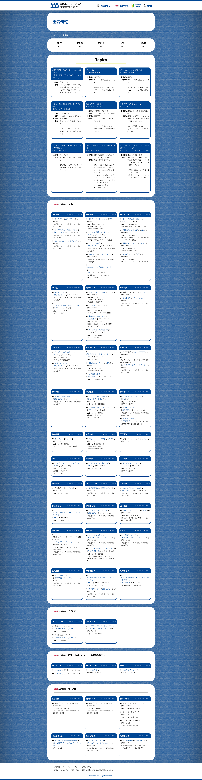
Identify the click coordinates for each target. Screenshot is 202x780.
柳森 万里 (97, 116)
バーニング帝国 (94, 243)
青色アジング (94, 589)
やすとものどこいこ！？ (132, 396)
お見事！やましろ (129, 535)
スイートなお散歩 (95, 535)
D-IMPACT (126, 298)
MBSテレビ (92, 72)
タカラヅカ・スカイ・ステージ (133, 150)
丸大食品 (58, 670)
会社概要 (57, 767)
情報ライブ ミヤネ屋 (97, 219)
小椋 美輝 (106, 157)
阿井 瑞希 (140, 111)
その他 (143, 42)
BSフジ (124, 465)
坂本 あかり (64, 155)
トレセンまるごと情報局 (98, 396)
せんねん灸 (93, 670)
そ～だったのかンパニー (64, 352)
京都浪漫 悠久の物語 (97, 316)
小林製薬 (58, 673)
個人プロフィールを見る (75, 214)
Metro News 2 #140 (96, 740)
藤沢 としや (131, 77)
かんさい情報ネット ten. (98, 232)
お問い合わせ (86, 767)
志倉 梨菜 (138, 155)
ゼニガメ (89, 70)
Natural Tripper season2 (132, 488)
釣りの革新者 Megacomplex (66, 229)
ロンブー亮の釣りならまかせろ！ (101, 548)
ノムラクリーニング (130, 670)
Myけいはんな (60, 575)
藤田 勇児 (97, 77)
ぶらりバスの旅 (128, 407)
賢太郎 (99, 157)
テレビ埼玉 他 (94, 551)
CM (122, 42)
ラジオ (101, 42)
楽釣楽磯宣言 (94, 488)
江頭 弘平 (131, 155)
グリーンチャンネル (61, 109)
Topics (59, 42)
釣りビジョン (93, 106)
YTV (123, 106)
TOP (55, 35)
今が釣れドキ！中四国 (63, 396)
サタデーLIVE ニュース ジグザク (101, 407)
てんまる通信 (128, 740)
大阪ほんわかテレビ (130, 230)
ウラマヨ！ (93, 305)
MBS (89, 356)
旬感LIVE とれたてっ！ (131, 510)
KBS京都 (91, 318)
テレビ (80, 42)
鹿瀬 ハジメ (64, 82)
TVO (89, 272)
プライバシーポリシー (70, 767)
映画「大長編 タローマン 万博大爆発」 (101, 145)
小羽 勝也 (63, 118)
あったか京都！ (128, 418)
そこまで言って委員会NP (129, 104)
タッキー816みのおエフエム (98, 628)
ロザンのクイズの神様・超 (99, 463)
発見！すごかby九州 (62, 363)
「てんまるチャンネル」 (129, 748)
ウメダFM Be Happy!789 (63, 628)
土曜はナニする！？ (130, 243)
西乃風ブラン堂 (94, 374)
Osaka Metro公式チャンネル (99, 743)
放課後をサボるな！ (93, 104)
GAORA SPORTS (139, 352)
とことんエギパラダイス (98, 510)
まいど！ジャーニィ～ (131, 463)
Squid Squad (59, 241)
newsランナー (128, 254)
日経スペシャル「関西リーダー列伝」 (100, 267)
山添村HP (140, 740)
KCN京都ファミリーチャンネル (100, 537)
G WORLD (92, 254)
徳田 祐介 (104, 155)
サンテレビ (58, 150)
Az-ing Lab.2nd (60, 292)
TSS (55, 354)
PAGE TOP (189, 770)
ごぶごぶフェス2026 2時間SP (131, 70)
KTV (142, 243)
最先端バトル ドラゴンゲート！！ (99, 354)
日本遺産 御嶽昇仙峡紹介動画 (66, 740)
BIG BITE (58, 219)
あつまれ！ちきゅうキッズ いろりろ (66, 305)
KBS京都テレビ (128, 421)
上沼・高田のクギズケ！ (132, 219)
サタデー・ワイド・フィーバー (100, 626)
